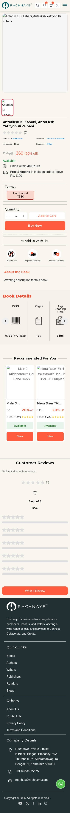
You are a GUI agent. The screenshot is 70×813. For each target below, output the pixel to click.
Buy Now (35, 225)
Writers (11, 669)
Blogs (10, 690)
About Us (13, 709)
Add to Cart (47, 216)
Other (49, 144)
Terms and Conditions (21, 730)
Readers (12, 683)
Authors (12, 662)
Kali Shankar (17, 138)
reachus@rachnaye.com (31, 779)
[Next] (64, 321)
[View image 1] (7, 107)
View (20, 436)
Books (11, 655)
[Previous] (5, 321)
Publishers (14, 676)
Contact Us (14, 716)
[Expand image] (35, 53)
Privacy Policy (16, 723)
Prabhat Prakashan (55, 138)
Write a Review (35, 590)
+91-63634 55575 (27, 771)
